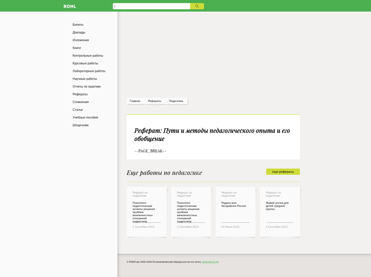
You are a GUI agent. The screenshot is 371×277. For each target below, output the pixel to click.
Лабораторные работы (89, 71)
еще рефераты (283, 171)
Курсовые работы (85, 63)
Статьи (78, 109)
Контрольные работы (88, 55)
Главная (135, 100)
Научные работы (85, 78)
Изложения (81, 40)
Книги (77, 47)
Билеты (78, 24)
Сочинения (81, 102)
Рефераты (80, 94)
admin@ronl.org (210, 262)
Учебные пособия (85, 117)
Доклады (79, 32)
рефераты (154, 100)
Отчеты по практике (87, 86)
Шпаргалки (80, 125)
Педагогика (176, 100)
